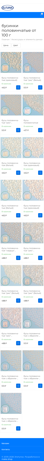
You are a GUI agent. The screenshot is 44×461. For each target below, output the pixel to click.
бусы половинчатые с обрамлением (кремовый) (10, 377)
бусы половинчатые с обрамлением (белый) (32, 334)
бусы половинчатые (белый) (10, 164)
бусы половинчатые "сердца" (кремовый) (10, 249)
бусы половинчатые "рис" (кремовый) (10, 121)
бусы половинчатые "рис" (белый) (32, 79)
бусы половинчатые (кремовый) (10, 79)
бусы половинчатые (31, 121)
